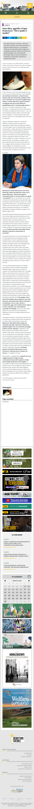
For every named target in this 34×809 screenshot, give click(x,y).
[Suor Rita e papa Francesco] (7, 392)
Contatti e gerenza (26, 756)
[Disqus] (17, 424)
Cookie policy (29, 798)
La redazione (28, 753)
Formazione (28, 777)
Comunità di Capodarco (25, 768)
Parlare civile (28, 767)
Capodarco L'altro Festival (24, 765)
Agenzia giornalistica (25, 776)
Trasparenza (12, 798)
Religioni (5, 402)
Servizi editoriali (27, 781)
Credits (18, 800)
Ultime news (17, 535)
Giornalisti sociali (27, 763)
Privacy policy (20, 798)
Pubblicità (4, 798)
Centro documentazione (25, 779)
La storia (29, 755)
